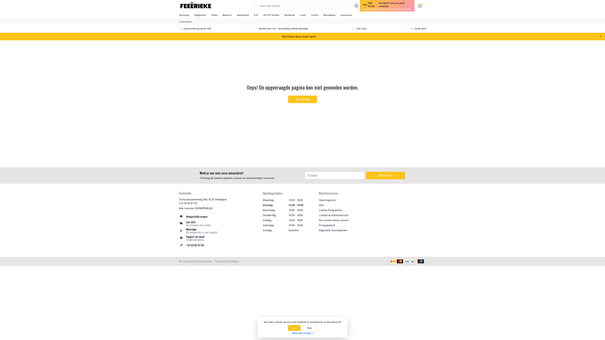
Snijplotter (200, 15)
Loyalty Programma (330, 210)
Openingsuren (327, 200)
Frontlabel (233, 261)
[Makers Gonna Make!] (216, 5)
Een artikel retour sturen (334, 220)
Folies (214, 15)
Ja (294, 327)
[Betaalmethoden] (393, 261)
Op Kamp (184, 15)
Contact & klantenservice (333, 215)
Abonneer (385, 175)
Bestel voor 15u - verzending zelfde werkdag (283, 28)
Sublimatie (243, 15)
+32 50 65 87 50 (188, 203)
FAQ (321, 205)
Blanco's (227, 15)
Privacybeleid (327, 225)
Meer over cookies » (302, 332)
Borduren (290, 15)
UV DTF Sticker (271, 15)
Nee (309, 327)
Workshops (329, 15)
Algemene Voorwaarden (333, 230)
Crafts (314, 15)
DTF (256, 15)
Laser (303, 15)
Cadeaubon (185, 21)
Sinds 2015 (420, 28)
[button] (356, 6)
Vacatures (346, 15)
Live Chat (361, 28)
